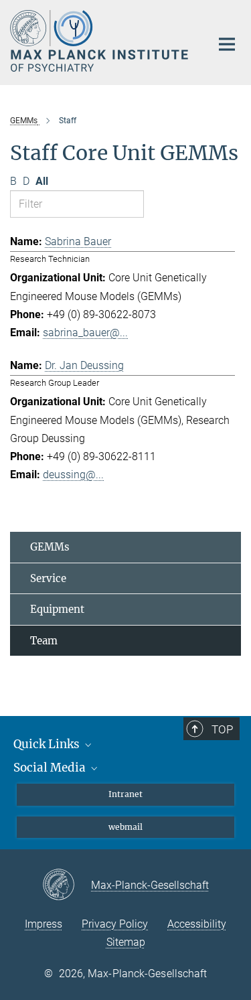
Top (222, 729)
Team (44, 640)
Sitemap (125, 942)
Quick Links (47, 744)
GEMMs (50, 547)
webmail (125, 827)
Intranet (125, 794)
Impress (43, 924)
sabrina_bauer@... (85, 332)
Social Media (50, 767)
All (41, 181)
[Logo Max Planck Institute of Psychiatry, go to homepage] (100, 41)
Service (48, 578)
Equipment (57, 609)
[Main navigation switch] (227, 44)
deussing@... (73, 474)
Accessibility (196, 924)
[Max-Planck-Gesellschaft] (66, 885)
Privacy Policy (115, 924)
